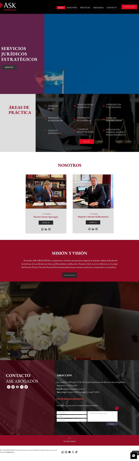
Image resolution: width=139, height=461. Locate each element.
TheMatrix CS (9, 452)
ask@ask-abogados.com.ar (74, 388)
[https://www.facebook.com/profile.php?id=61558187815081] (69, 452)
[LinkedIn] (45, 229)
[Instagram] (49, 229)
